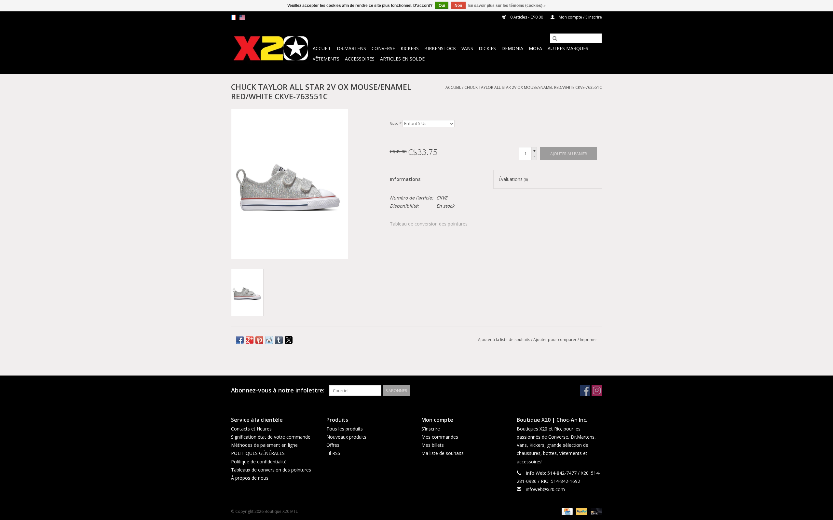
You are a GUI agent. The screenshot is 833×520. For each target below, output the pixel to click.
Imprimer (588, 339)
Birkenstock (440, 48)
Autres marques (568, 48)
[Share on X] (289, 340)
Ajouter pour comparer (555, 339)
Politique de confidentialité (259, 461)
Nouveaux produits (346, 437)
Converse (383, 48)
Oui (442, 5)
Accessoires (360, 59)
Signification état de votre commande (270, 437)
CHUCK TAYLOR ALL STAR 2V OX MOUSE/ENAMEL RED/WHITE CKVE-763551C (533, 87)
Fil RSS (333, 453)
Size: (395, 123)
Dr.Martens (351, 48)
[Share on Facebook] (240, 340)
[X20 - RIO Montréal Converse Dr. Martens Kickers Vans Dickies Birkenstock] (271, 49)
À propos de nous (249, 478)
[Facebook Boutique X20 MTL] (585, 390)
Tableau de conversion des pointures (429, 224)
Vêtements (326, 59)
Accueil (322, 48)
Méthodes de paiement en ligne (264, 445)
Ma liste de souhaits (442, 453)
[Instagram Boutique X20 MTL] (597, 390)
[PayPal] (581, 511)
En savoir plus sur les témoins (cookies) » (507, 5)
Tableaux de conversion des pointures (271, 470)
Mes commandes (439, 437)
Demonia (512, 48)
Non (458, 5)
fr (233, 17)
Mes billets (432, 445)
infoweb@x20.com (545, 489)
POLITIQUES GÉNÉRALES (258, 453)
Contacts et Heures (251, 429)
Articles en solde (402, 59)
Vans (467, 48)
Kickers (410, 48)
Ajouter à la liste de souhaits (504, 339)
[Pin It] (259, 340)
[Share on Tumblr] (279, 340)
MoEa (535, 48)
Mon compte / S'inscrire (580, 17)
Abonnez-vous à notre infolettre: (277, 390)
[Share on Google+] (249, 340)
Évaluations (513, 179)
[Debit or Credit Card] (595, 511)
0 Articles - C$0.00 (526, 17)
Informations (405, 179)
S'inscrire (430, 429)
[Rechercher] (555, 38)
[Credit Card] (566, 511)
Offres (332, 445)
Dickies (487, 48)
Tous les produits (344, 429)
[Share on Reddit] (269, 340)
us (242, 17)
